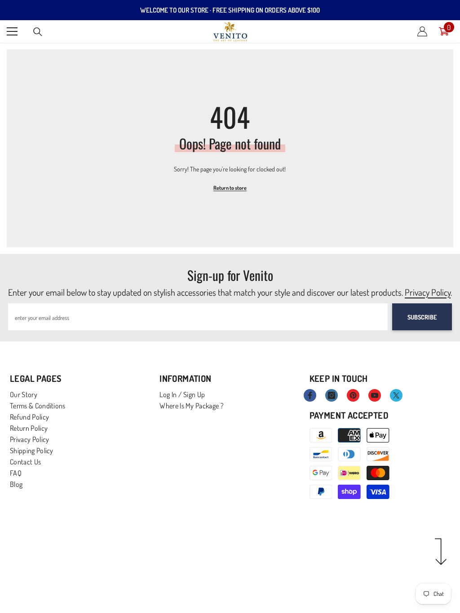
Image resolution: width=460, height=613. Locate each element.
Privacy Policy (428, 292)
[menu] (12, 31)
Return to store (230, 187)
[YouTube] (374, 395)
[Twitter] (396, 395)
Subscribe (422, 317)
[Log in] (422, 31)
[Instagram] (331, 395)
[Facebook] (310, 395)
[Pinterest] (353, 395)
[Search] (37, 31)
